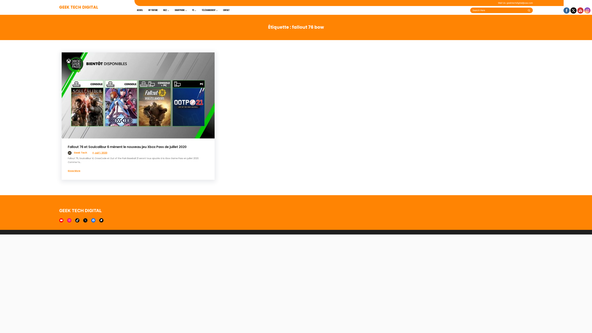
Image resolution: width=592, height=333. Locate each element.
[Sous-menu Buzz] (168, 10)
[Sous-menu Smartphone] (186, 10)
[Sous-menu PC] (195, 10)
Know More (74, 170)
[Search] (529, 10)
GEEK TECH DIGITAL (78, 7)
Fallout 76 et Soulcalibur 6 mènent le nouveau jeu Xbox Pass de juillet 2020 (127, 147)
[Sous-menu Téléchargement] (217, 10)
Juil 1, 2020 (101, 152)
